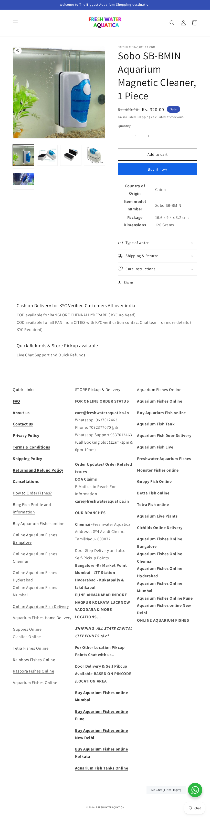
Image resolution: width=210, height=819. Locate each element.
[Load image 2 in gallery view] (47, 155)
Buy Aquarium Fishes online (39, 523)
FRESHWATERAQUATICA (110, 807)
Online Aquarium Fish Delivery (41, 606)
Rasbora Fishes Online (33, 671)
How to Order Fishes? (32, 493)
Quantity (124, 126)
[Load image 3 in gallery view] (70, 155)
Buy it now (157, 169)
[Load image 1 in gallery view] (23, 155)
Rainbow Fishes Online (34, 659)
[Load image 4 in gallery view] (94, 155)
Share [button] (128, 282)
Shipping (144, 117)
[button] (15, 22)
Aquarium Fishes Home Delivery (42, 617)
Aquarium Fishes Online (35, 682)
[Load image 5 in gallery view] (23, 179)
